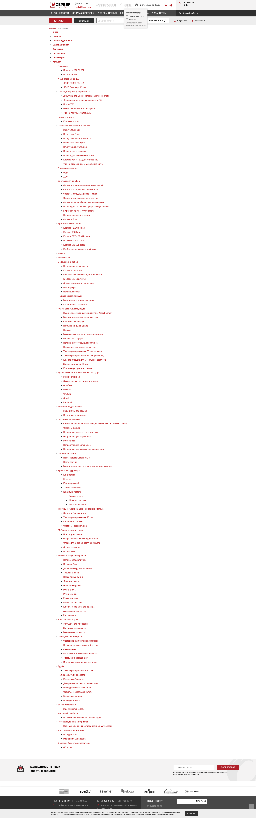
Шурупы (67, 479)
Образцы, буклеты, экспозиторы (74, 743)
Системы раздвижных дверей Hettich (81, 189)
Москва (132, 19)
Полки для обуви (71, 291)
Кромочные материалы (69, 223)
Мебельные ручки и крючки (72, 555)
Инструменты (70, 734)
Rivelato (67, 389)
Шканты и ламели (72, 492)
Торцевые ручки (71, 572)
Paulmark (67, 402)
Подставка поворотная (75, 415)
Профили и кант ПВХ (73, 240)
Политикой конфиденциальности (186, 774)
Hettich (61, 253)
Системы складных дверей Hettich (80, 194)
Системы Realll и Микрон (75, 526)
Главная (52, 28)
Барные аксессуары (73, 338)
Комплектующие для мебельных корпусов (84, 360)
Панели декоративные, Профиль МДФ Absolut (86, 206)
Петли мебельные (67, 453)
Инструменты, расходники (71, 730)
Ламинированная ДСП (69, 79)
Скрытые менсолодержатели (77, 692)
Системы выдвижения (69, 419)
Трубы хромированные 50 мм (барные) (82, 351)
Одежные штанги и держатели (78, 283)
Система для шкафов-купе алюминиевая (83, 202)
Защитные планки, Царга (76, 364)
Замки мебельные (67, 704)
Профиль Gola (70, 564)
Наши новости (155, 800)
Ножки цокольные (72, 534)
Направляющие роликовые (77, 445)
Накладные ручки (72, 585)
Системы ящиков (71, 428)
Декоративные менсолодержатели (80, 683)
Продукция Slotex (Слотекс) (77, 138)
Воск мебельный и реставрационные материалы (87, 726)
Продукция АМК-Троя (74, 142)
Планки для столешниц (75, 151)
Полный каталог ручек (74, 560)
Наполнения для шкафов (75, 266)
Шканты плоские (77, 504)
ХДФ (65, 176)
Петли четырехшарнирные (76, 457)
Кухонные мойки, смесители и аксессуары (79, 372)
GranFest (67, 385)
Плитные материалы (68, 168)
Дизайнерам (159, 13)
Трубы (61, 666)
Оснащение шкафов (68, 262)
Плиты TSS (68, 104)
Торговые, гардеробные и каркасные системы (81, 509)
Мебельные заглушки (74, 632)
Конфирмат (69, 475)
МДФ (65, 172)
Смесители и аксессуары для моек (80, 381)
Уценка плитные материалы (77, 113)
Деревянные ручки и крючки (77, 568)
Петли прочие (70, 462)
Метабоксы (69, 440)
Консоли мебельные (73, 679)
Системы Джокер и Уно (74, 513)
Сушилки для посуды (74, 321)
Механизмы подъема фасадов (78, 300)
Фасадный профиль (68, 713)
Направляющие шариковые (77, 436)
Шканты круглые (77, 500)
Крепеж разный (71, 483)
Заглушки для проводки (75, 624)
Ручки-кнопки (70, 594)
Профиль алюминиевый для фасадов (82, 717)
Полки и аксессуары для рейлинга (80, 343)
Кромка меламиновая (74, 245)
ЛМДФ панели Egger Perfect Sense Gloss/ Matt (86, 96)
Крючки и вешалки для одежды (79, 607)
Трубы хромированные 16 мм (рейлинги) (83, 355)
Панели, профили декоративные (74, 91)
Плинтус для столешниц (75, 147)
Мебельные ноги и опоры (70, 530)
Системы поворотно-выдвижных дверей (83, 185)
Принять (191, 814)
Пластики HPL (70, 74)
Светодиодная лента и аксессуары (80, 641)
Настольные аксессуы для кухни (79, 347)
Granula (67, 394)
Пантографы (69, 287)
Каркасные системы (73, 521)
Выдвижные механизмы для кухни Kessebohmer (87, 313)
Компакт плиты (66, 117)
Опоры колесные (71, 547)
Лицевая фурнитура (68, 619)
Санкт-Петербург (136, 16)
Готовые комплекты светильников (80, 653)
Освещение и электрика (70, 636)
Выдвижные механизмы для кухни (80, 317)
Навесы (67, 330)
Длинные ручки (71, 581)
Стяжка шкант (76, 496)
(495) (61, 800)
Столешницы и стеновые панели (74, 125)
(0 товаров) (189, 3)
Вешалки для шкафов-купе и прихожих (82, 274)
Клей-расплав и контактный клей (80, 249)
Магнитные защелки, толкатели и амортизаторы (87, 466)
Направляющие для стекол (76, 215)
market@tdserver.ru (83, 7)
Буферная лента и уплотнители (78, 211)
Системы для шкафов (69, 181)
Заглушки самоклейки (74, 628)
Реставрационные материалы (73, 721)
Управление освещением (75, 658)
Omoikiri (67, 398)
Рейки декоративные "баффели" (79, 108)
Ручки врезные (70, 598)
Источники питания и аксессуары (80, 662)
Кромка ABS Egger (72, 232)
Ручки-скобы (69, 589)
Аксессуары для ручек (74, 611)
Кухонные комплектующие (71, 308)
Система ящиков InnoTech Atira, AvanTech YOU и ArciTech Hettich (95, 423)
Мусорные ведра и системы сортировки (83, 334)
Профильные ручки (73, 577)
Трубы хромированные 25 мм (78, 517)
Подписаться (228, 767)
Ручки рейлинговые (73, 602)
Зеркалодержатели (72, 696)
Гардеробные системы (74, 279)
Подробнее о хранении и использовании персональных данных (150, 814)
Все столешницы (71, 130)
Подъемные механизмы (70, 296)
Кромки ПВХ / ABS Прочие (76, 236)
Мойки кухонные (71, 377)
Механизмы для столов (70, 406)
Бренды (84, 20)
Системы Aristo (70, 219)
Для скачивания (107, 13)
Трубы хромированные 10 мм (78, 670)
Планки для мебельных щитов (78, 155)
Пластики (63, 66)
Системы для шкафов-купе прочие (80, 198)
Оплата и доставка (83, 13)
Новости (64, 13)
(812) (105, 800)
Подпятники (69, 551)
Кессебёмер (64, 257)
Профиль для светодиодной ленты (80, 645)
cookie (66, 812)
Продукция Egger (71, 134)
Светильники (69, 649)
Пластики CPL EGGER (74, 70)
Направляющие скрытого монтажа (81, 432)
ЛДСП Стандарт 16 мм (74, 87)
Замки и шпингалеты (74, 709)
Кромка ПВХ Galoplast (74, 228)
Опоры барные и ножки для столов (80, 538)
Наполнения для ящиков (75, 326)
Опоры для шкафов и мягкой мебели (81, 543)
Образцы (67, 747)
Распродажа (69, 615)
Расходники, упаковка (74, 739)
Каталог (59, 20)
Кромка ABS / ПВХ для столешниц (80, 159)
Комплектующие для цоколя (77, 368)
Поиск (199, 801)
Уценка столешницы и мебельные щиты (83, 164)
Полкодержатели (71, 700)
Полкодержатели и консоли (71, 675)
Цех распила (59, 53)
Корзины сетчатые (72, 270)
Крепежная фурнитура (69, 470)
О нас (54, 13)
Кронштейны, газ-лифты (75, 304)
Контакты (58, 49)
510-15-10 (83, 3)
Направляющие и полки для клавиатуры (83, 449)
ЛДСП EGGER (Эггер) (73, 83)
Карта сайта (156, 806)
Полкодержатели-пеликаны (77, 687)
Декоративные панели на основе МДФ (82, 100)
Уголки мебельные (72, 487)
